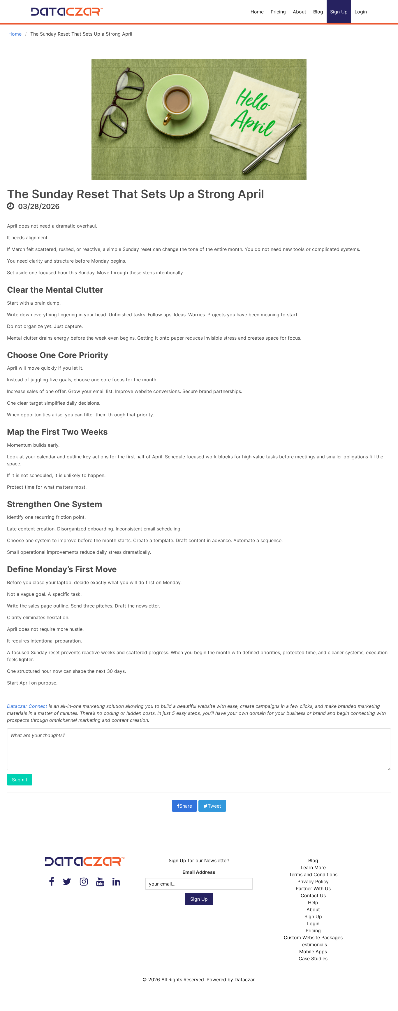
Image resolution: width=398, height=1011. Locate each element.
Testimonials (313, 944)
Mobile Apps (313, 951)
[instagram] (83, 882)
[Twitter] (67, 882)
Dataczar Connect (27, 706)
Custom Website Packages (313, 937)
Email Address (198, 872)
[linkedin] (116, 882)
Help (313, 902)
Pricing (278, 12)
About (299, 12)
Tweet (214, 806)
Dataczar (244, 979)
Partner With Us (313, 888)
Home (257, 12)
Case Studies (313, 958)
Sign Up (339, 12)
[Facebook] (51, 882)
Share (185, 806)
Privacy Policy (313, 881)
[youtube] (100, 882)
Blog (318, 12)
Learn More (313, 867)
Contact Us (313, 895)
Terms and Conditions (313, 874)
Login (361, 12)
